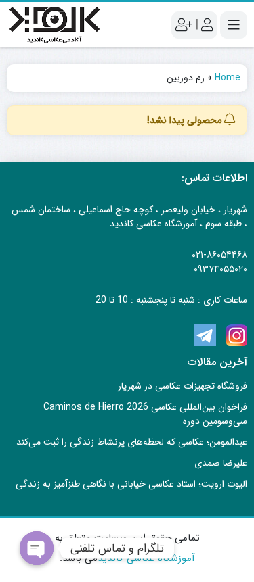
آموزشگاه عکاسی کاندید (146, 558)
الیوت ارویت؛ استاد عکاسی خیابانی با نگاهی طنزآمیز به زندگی (131, 484)
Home (227, 77)
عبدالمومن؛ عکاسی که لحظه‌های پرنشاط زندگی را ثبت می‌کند (131, 442)
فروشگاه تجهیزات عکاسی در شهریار (182, 386)
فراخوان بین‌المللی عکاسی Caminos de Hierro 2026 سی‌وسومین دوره (145, 414)
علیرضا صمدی (220, 463)
